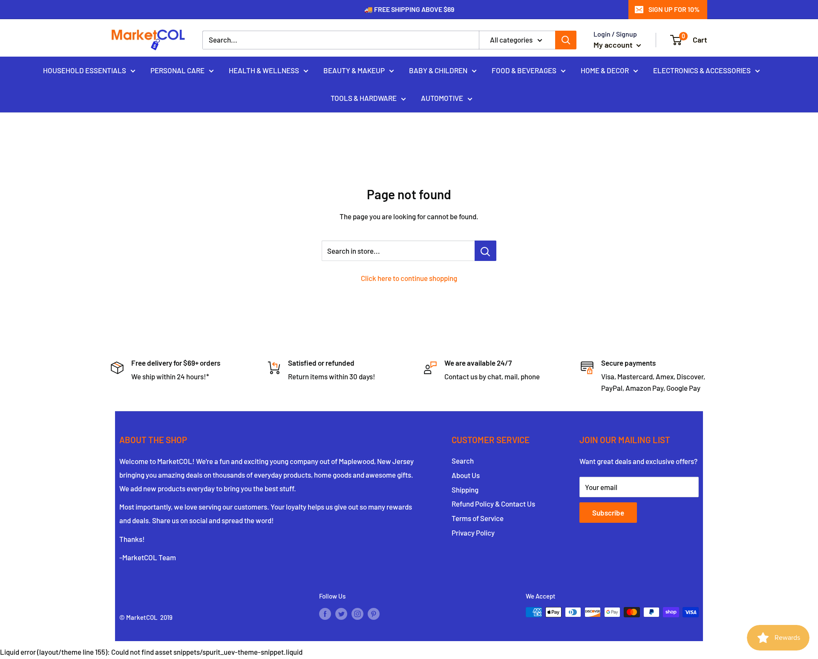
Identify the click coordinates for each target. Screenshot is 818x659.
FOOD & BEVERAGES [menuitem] (524, 70)
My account (613, 44)
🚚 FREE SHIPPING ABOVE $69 (409, 9)
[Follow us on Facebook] (325, 613)
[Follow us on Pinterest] (374, 613)
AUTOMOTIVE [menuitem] (442, 98)
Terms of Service (478, 518)
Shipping (465, 489)
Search (463, 460)
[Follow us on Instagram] (357, 613)
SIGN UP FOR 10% (674, 9)
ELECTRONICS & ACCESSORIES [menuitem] (702, 70)
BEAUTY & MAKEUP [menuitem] (354, 70)
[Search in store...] (485, 251)
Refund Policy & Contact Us (493, 503)
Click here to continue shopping (409, 278)
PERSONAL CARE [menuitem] (177, 70)
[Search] (565, 40)
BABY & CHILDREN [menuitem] (438, 70)
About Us (466, 475)
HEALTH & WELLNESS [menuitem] (264, 70)
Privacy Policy (473, 532)
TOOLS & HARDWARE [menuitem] (364, 98)
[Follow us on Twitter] (341, 613)
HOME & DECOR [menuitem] (605, 70)
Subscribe (608, 512)
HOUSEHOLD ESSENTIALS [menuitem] (84, 70)
